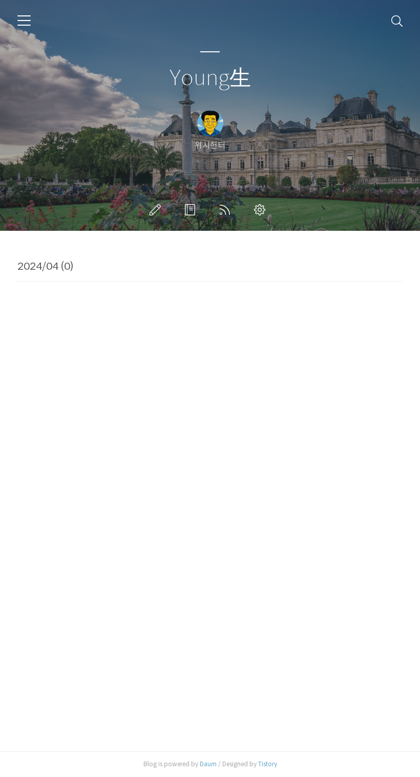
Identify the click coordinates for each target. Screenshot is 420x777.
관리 (261, 210)
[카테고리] (24, 20)
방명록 (192, 210)
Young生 (210, 78)
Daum (208, 764)
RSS (227, 210)
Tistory (267, 764)
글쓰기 (157, 210)
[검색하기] (397, 20)
